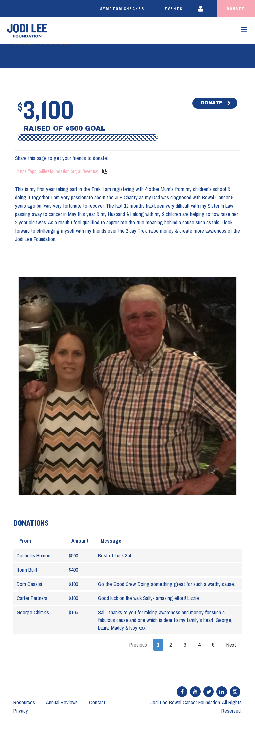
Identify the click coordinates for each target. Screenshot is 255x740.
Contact (97, 702)
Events (174, 8)
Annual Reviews (62, 702)
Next (231, 644)
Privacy (20, 710)
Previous (138, 644)
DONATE (211, 102)
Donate (236, 8)
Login (204, 8)
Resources (24, 702)
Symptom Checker (122, 8)
